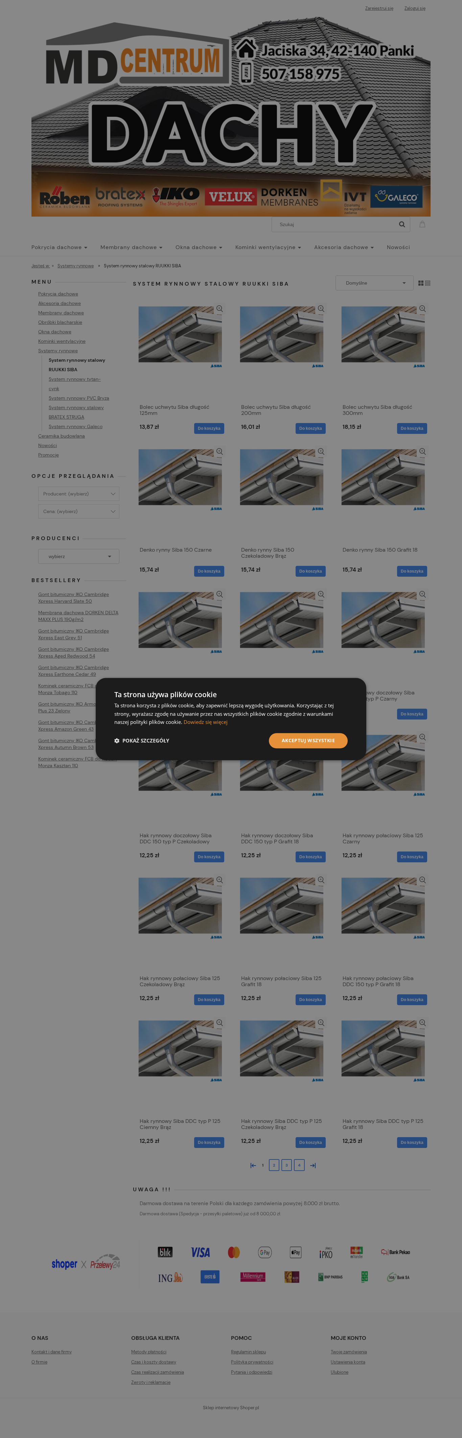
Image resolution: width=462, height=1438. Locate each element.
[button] (141, 741)
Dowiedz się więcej (206, 722)
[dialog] (231, 719)
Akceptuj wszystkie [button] (308, 740)
